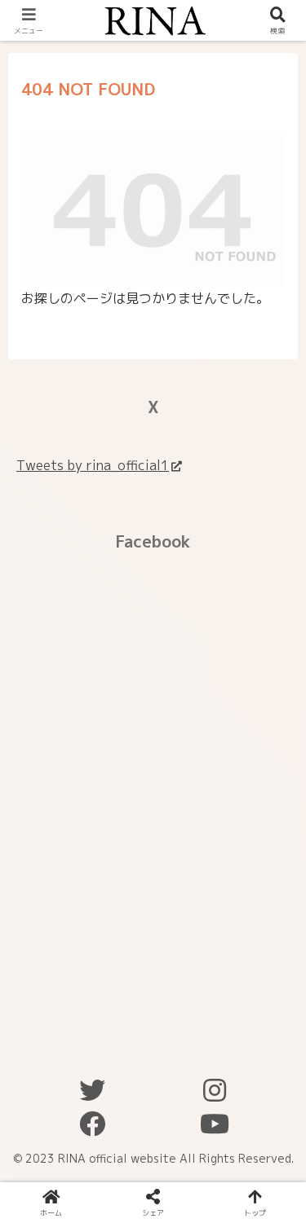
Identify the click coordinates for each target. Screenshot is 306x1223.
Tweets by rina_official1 (92, 465)
